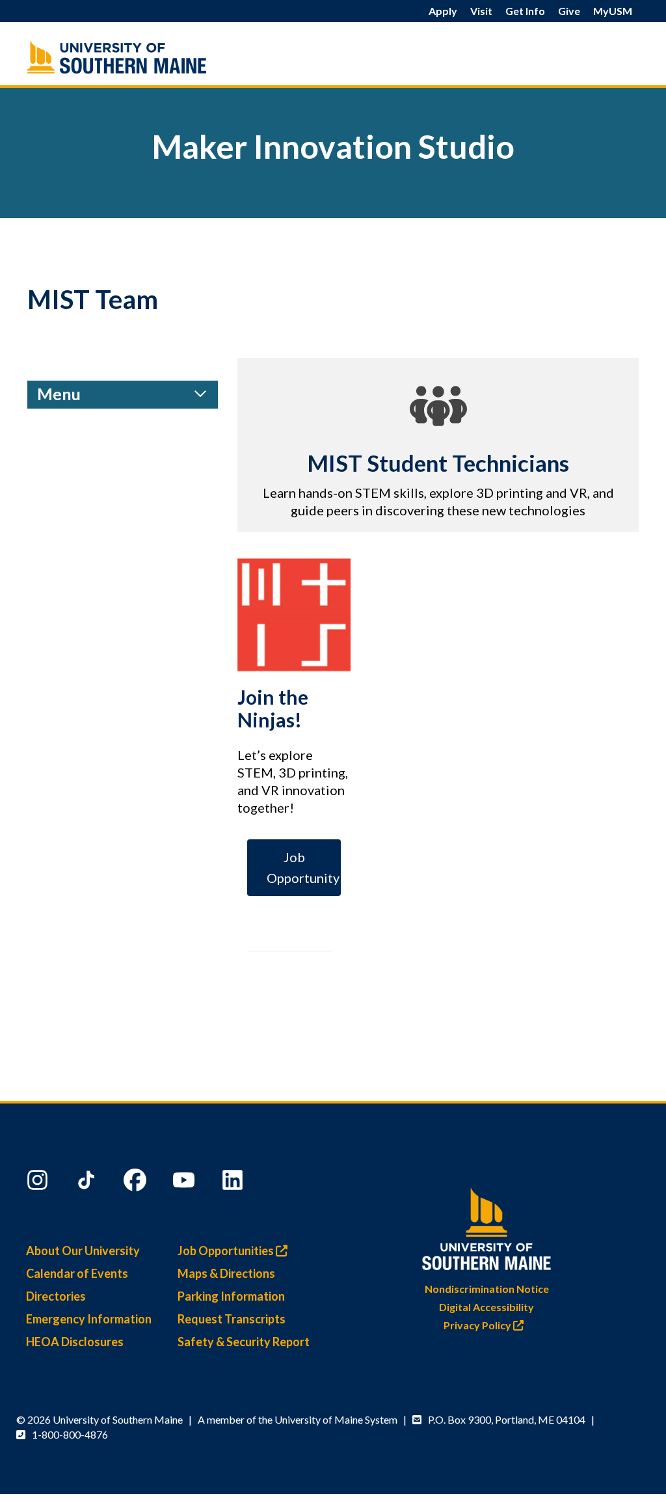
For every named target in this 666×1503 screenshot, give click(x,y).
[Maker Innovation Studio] (122, 57)
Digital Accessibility (486, 1307)
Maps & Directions (226, 1273)
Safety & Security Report (244, 1341)
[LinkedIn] (234, 1183)
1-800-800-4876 (70, 1434)
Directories (56, 1296)
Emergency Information (89, 1319)
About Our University (83, 1250)
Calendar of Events (77, 1273)
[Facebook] (137, 1183)
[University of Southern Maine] (486, 1226)
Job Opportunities (227, 1250)
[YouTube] (185, 1183)
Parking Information (231, 1296)
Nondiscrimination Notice (487, 1288)
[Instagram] (39, 1183)
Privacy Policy (478, 1325)
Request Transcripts (232, 1319)
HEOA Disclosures (75, 1341)
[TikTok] (88, 1183)
